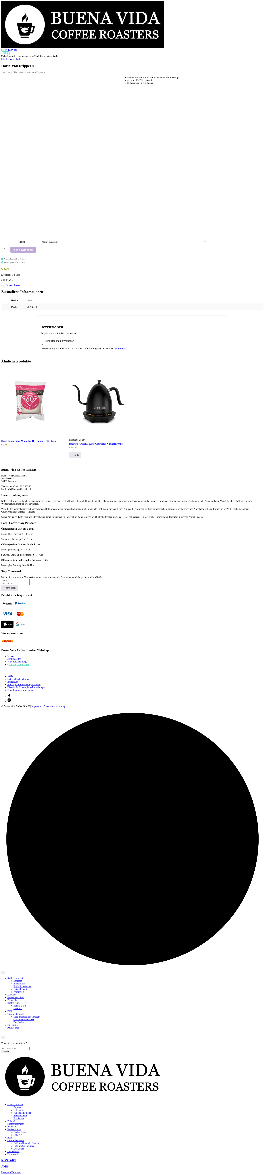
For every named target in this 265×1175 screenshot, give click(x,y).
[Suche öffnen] (4, 62)
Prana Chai (12, 1000)
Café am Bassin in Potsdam (26, 1016)
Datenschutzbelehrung (18, 679)
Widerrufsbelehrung (17, 661)
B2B (6, 53)
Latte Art (17, 1008)
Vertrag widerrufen (19, 664)
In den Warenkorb (23, 249)
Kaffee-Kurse (14, 1003)
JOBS (5, 1166)
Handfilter (19, 72)
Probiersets (18, 992)
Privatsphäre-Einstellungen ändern (23, 684)
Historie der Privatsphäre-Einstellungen (26, 687)
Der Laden (18, 1022)
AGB (10, 676)
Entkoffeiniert (20, 989)
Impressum (12, 681)
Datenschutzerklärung (54, 706)
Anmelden (120, 348)
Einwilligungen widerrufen (20, 690)
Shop (9, 72)
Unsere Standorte (15, 1014)
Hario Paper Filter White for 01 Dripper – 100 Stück (28, 441)
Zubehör (11, 994)
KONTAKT (8, 1160)
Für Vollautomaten (22, 986)
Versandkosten (13, 285)
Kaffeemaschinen (15, 997)
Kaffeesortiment (15, 978)
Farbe (22, 241)
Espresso (17, 980)
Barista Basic (19, 1005)
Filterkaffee (19, 983)
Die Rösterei (13, 1025)
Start (3, 72)
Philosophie (13, 1027)
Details (75, 455)
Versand (11, 656)
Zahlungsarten (14, 659)
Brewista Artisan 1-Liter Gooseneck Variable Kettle (96, 443)
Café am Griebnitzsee (23, 1019)
